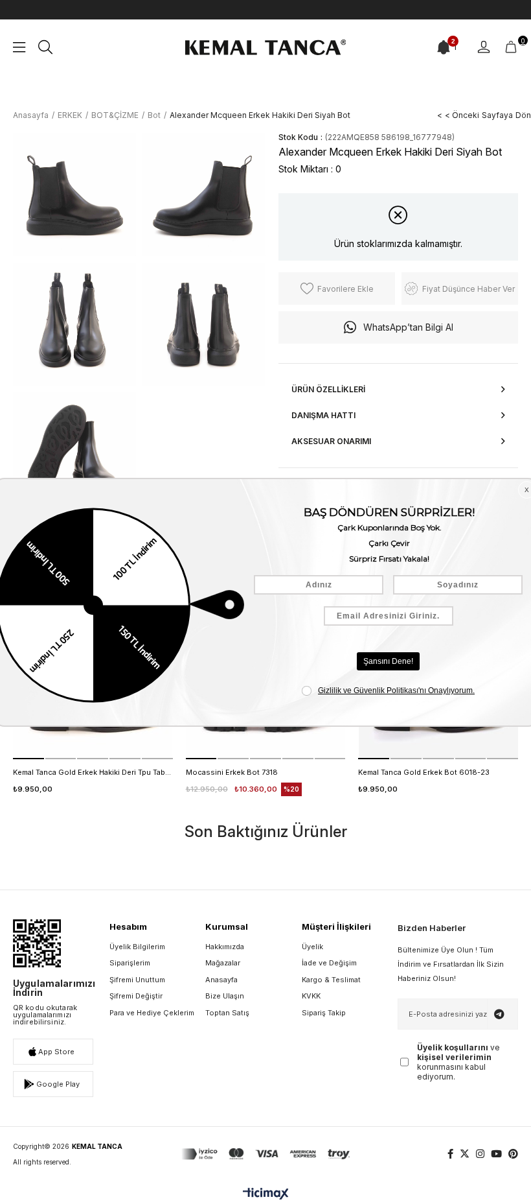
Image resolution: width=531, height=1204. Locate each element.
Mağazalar (222, 962)
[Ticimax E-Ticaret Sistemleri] (266, 1194)
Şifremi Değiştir (136, 995)
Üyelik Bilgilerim (137, 946)
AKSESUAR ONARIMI (331, 441)
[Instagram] (480, 1154)
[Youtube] (496, 1154)
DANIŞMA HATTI (323, 415)
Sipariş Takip (324, 1012)
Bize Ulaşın (224, 995)
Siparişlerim (129, 962)
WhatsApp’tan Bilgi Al (408, 327)
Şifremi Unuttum (137, 979)
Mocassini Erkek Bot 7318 (232, 772)
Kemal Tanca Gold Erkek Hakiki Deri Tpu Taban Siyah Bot (93, 772)
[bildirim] (443, 47)
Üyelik (312, 946)
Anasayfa (221, 979)
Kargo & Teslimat (331, 979)
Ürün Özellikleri (328, 389)
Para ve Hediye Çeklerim (151, 1012)
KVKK (311, 995)
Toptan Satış (227, 1012)
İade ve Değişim (329, 962)
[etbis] (37, 943)
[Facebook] (450, 1154)
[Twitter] (464, 1154)
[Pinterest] (513, 1154)
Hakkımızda (224, 946)
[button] (28, 758)
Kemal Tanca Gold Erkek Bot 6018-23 (424, 772)
